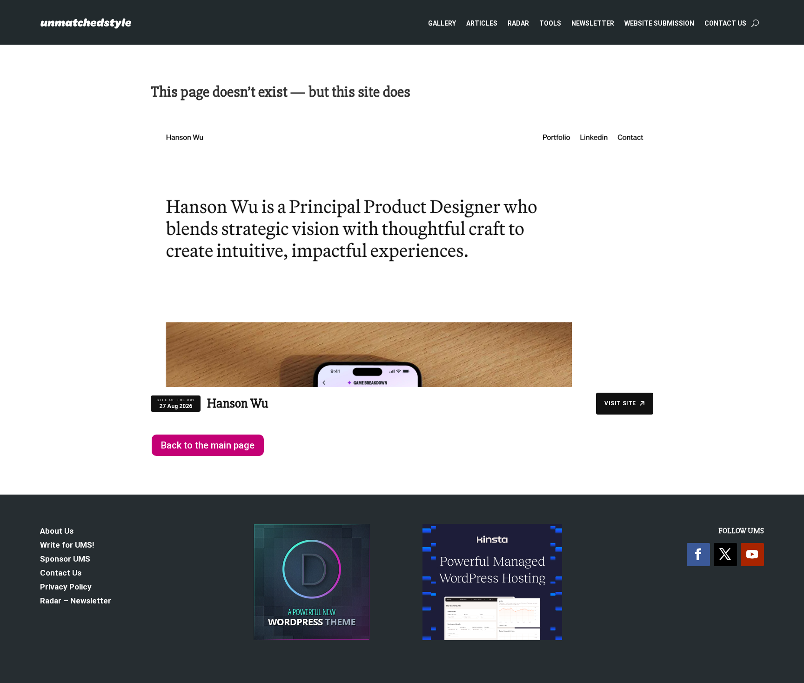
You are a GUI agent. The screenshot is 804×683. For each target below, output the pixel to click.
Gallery (442, 23)
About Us (57, 532)
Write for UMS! (67, 545)
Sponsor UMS (65, 559)
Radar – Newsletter (75, 601)
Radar (518, 23)
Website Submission (659, 23)
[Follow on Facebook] (698, 554)
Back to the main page (208, 445)
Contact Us (725, 23)
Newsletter (592, 23)
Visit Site (620, 403)
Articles (481, 23)
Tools (550, 23)
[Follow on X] (725, 554)
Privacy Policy (66, 587)
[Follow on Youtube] (752, 554)
